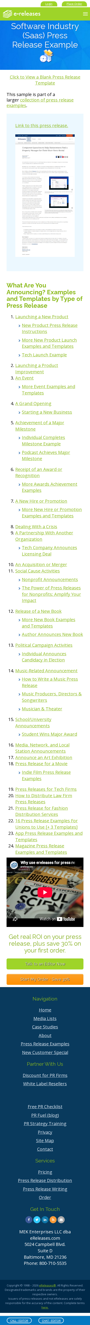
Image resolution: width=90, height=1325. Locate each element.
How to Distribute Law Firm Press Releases (43, 799)
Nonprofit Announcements (50, 579)
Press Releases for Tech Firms (46, 789)
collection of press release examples (40, 102)
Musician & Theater (42, 709)
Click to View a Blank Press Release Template (45, 80)
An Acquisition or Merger (41, 564)
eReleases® (47, 1285)
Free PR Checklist (45, 1107)
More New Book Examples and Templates (48, 623)
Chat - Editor (51, 1321)
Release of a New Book (38, 611)
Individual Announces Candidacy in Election (44, 657)
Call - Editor (19, 1321)
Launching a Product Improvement (36, 368)
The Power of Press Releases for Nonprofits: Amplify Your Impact (51, 594)
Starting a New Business (47, 412)
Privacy (45, 1132)
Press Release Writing (45, 1189)
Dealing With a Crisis (36, 527)
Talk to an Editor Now (45, 964)
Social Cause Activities (37, 571)
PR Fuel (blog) (45, 1115)
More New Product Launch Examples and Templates (49, 343)
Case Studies (45, 1027)
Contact (45, 1149)
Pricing (45, 1172)
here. (45, 1307)
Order (45, 1197)
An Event (24, 378)
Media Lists (45, 1018)
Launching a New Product (41, 317)
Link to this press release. (41, 125)
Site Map (45, 1140)
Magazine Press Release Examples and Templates (41, 849)
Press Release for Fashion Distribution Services (41, 811)
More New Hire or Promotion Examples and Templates (52, 512)
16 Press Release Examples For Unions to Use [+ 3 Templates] (46, 824)
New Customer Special (45, 1052)
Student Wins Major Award (49, 734)
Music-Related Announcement (46, 671)
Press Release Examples (45, 1044)
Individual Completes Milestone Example (43, 440)
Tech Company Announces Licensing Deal (49, 551)
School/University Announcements (33, 722)
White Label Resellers (45, 1084)
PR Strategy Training (45, 1124)
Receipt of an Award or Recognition (38, 472)
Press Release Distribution (45, 1180)
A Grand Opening (33, 403)
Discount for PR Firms (45, 1075)
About (45, 1035)
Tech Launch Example (44, 355)
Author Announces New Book (52, 634)
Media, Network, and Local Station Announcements (42, 748)
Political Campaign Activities (44, 645)
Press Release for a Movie (41, 764)
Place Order (74, 4)
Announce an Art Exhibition (43, 757)
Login (48, 4)
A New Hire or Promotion (41, 501)
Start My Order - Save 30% (45, 979)
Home (45, 1010)
